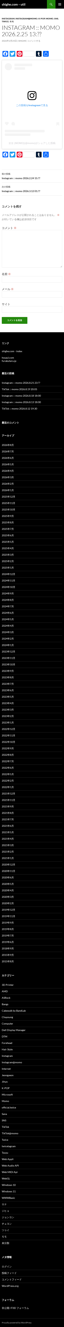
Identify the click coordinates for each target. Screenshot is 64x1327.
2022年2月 (8, 780)
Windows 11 (9, 1191)
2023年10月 (8, 664)
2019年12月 (8, 909)
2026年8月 (8, 444)
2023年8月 (8, 677)
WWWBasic (8, 1197)
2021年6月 (8, 825)
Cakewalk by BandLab (14, 1010)
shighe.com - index (12, 351)
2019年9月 (8, 922)
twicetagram (9, 1146)
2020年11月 (8, 870)
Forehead (7, 1042)
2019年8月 (8, 929)
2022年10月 (8, 741)
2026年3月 (8, 477)
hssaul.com (8, 357)
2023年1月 (8, 722)
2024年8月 (8, 599)
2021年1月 (8, 858)
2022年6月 (8, 767)
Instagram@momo (26, 18)
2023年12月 (8, 651)
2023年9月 (8, 670)
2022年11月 (8, 735)
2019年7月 (8, 935)
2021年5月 (8, 832)
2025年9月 (8, 515)
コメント (9, 228)
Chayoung (7, 1017)
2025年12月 (8, 496)
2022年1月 (8, 787)
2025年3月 (8, 554)
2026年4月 (8, 470)
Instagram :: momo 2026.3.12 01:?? (21, 189)
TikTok (5, 1126)
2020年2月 (8, 903)
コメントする (34, 40)
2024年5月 (8, 619)
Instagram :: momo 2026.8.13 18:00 (21, 402)
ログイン (7, 1266)
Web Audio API (10, 1165)
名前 (6, 274)
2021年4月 (8, 838)
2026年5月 (8, 464)
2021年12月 (8, 793)
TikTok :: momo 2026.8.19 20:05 (19, 389)
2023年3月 (8, 709)
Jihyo (5, 1081)
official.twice (9, 1107)
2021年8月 (8, 812)
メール (8, 289)
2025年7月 (8, 528)
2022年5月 (8, 774)
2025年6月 (8, 535)
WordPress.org (10, 1285)
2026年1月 (8, 490)
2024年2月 (8, 638)
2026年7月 (8, 451)
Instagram (8, 18)
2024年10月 (8, 586)
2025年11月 (8, 503)
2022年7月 (8, 761)
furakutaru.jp (9, 360)
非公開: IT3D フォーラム (15, 1307)
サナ (4, 1204)
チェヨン (7, 1223)
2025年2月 (8, 561)
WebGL (6, 1178)
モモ (12, 21)
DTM (4, 1036)
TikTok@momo (10, 1133)
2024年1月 (8, 645)
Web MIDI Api (10, 1172)
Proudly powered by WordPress (16, 1322)
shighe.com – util (13, 4)
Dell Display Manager (14, 1030)
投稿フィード (9, 1272)
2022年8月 (8, 754)
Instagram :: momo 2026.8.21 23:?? (21, 382)
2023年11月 (8, 657)
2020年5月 (8, 883)
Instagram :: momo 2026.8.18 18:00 (21, 395)
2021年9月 (8, 806)
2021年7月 (8, 819)
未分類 (5, 1243)
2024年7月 (8, 606)
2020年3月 (8, 896)
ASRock (6, 997)
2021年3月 (8, 845)
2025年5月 (8, 541)
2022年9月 (8, 748)
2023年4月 (8, 703)
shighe (22, 40)
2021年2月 (8, 851)
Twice (5, 21)
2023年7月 (8, 683)
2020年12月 (8, 864)
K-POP (41, 18)
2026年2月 (8, 483)
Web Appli (8, 1159)
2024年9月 (8, 593)
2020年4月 (8, 890)
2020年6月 (8, 877)
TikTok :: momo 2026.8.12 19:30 (19, 408)
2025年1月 (8, 567)
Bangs (5, 1004)
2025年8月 (8, 522)
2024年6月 (8, 612)
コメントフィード (12, 1279)
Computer (7, 1023)
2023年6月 (8, 690)
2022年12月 (8, 728)
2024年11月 (8, 580)
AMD (5, 991)
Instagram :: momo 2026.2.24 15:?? (21, 176)
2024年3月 (8, 632)
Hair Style (7, 1049)
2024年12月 (8, 574)
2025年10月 (8, 509)
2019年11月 (8, 916)
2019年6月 (8, 941)
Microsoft (7, 1094)
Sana (4, 1113)
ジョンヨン (8, 1217)
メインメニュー (59, 4)
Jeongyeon (8, 1075)
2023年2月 (8, 716)
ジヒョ (5, 1210)
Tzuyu (5, 1152)
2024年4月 (8, 625)
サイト (6, 304)
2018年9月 (8, 948)
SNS (56, 18)
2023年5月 (8, 696)
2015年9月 (8, 954)
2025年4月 (8, 548)
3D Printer (8, 984)
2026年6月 (8, 457)
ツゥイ (5, 1230)
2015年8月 (8, 961)
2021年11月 (8, 799)
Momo (49, 18)
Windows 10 (9, 1184)
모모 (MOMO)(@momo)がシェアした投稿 (32, 143)
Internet (6, 1068)
